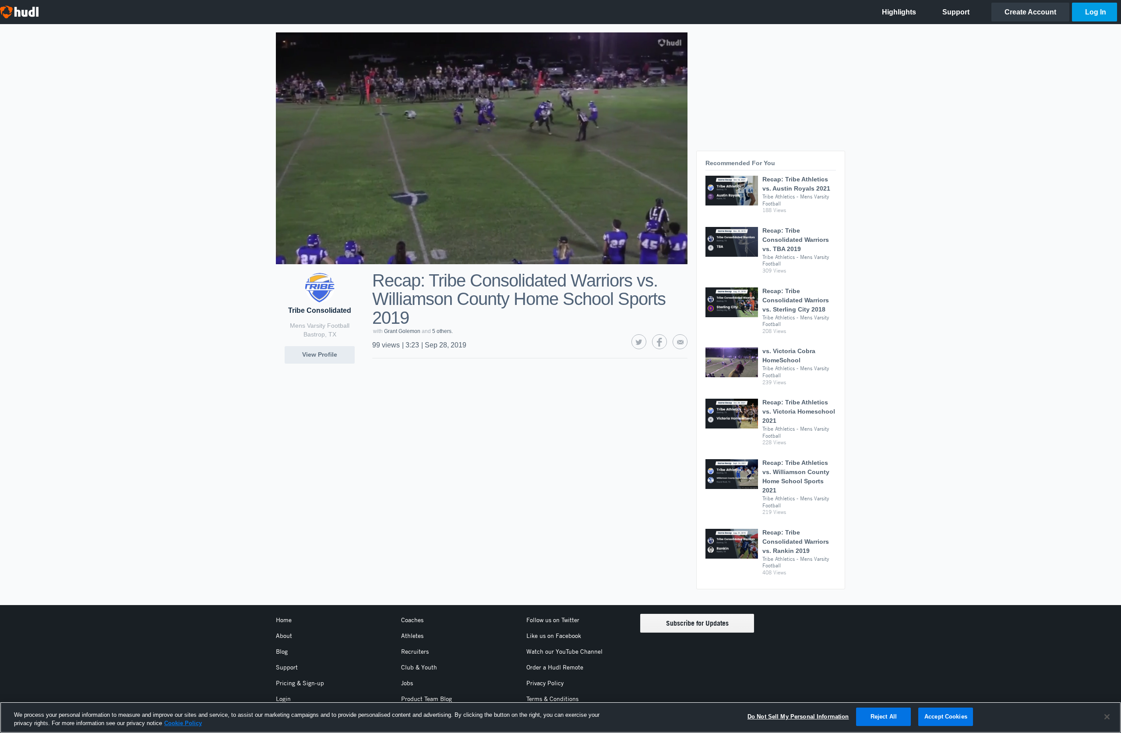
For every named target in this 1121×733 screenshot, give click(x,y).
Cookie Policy (183, 723)
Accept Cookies (945, 716)
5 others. (442, 331)
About (284, 635)
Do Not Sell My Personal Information (798, 716)
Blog (282, 651)
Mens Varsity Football (319, 325)
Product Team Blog (426, 698)
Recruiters (415, 651)
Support (287, 667)
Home (284, 619)
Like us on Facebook (553, 635)
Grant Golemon (402, 331)
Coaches (412, 619)
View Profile (319, 354)
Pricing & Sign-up (300, 683)
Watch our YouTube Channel (564, 651)
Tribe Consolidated (319, 310)
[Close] (1107, 716)
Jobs (407, 683)
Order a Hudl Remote (554, 667)
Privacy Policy (545, 683)
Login (283, 698)
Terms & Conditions (552, 698)
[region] (560, 717)
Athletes (412, 635)
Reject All (884, 716)
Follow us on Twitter (552, 619)
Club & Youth (419, 667)
